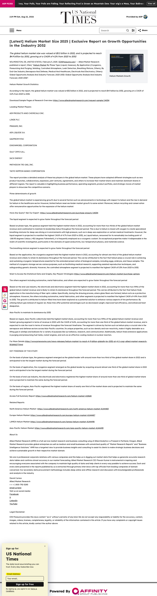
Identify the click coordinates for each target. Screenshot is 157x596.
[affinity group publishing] (4, 301)
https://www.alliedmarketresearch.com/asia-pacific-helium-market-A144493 (69, 428)
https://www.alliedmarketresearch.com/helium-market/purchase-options (107, 274)
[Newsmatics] (4, 306)
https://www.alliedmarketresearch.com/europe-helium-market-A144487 (62, 415)
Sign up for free (25, 584)
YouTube (13, 504)
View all (151, 3)
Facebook (14, 494)
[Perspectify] (4, 295)
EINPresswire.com (67, 62)
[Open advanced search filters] (133, 30)
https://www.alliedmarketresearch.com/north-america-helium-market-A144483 (73, 409)
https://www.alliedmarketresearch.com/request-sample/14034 (81, 100)
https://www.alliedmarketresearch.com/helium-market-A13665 (64, 396)
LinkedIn (13, 500)
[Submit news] (4, 289)
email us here (15, 488)
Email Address (13, 574)
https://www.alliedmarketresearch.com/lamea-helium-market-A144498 (62, 422)
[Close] (45, 546)
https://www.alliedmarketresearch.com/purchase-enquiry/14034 (69, 213)
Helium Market (39, 65)
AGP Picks (7, 4)
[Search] (127, 30)
